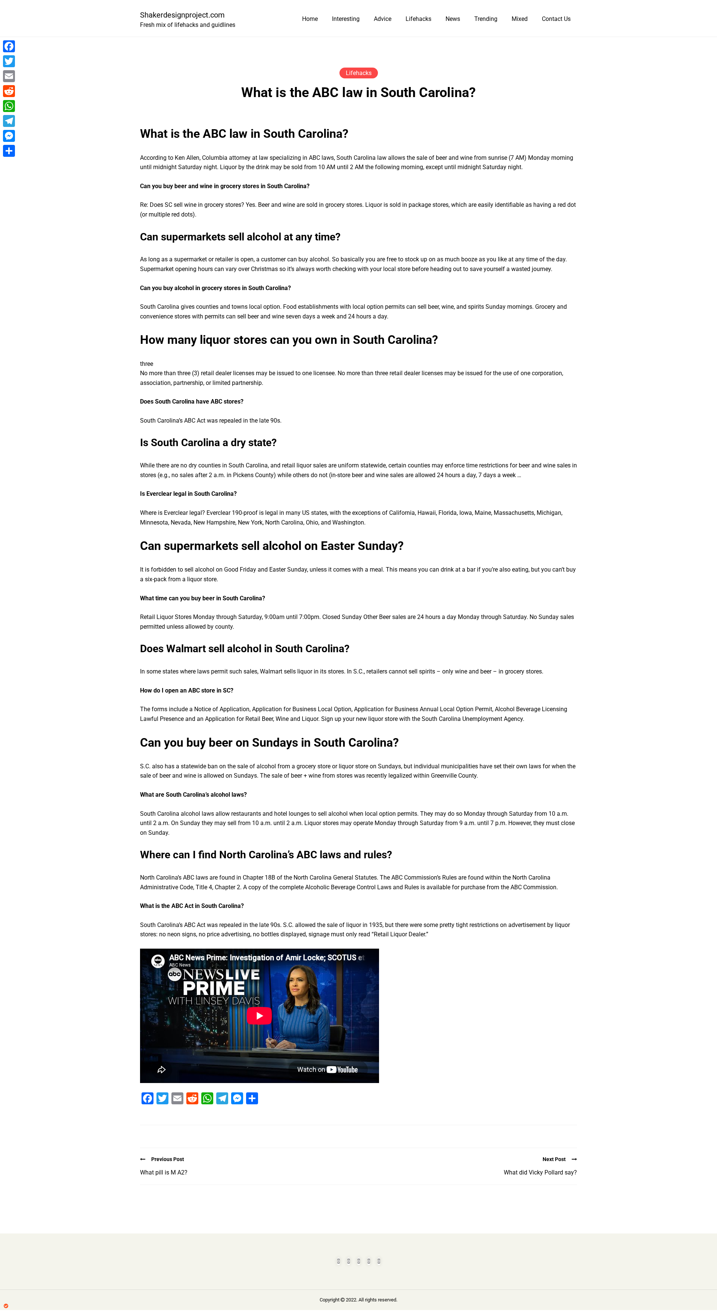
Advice (382, 18)
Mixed (520, 18)
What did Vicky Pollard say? (540, 1172)
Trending (485, 18)
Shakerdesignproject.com (182, 14)
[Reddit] (8, 91)
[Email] (8, 76)
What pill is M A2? (163, 1172)
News (453, 18)
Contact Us (556, 18)
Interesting (346, 18)
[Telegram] (8, 120)
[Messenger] (8, 135)
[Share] (8, 150)
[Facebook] (8, 46)
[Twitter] (8, 61)
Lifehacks (418, 18)
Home (310, 18)
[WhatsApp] (8, 106)
